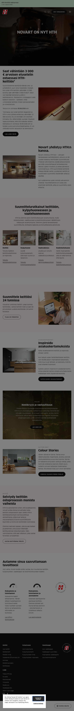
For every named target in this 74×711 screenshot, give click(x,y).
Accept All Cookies (38, 698)
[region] (24, 701)
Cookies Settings (38, 703)
